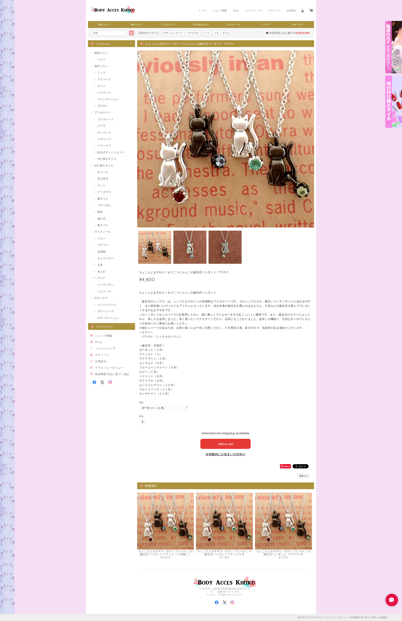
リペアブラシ (105, 284)
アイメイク (104, 79)
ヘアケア (265, 24)
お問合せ (291, 10)
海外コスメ (136, 24)
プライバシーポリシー (109, 367)
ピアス (101, 125)
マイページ (274, 10)
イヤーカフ (104, 145)
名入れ (101, 271)
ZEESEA (102, 105)
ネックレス (104, 132)
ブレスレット (105, 119)
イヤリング (104, 139)
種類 (141, 402)
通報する (303, 475)
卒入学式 (102, 178)
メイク (101, 59)
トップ (202, 10)
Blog (236, 10)
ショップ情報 (219, 10)
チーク (101, 86)
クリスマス (104, 192)
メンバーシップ (253, 10)
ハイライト (104, 92)
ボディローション (108, 318)
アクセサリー (169, 24)
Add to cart (225, 444)
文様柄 (101, 251)
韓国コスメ (104, 24)
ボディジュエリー (173, 32)
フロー (101, 238)
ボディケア (298, 24)
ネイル (226, 32)
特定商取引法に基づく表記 (112, 374)
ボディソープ (105, 311)
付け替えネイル (201, 24)
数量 (141, 416)
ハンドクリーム (106, 304)
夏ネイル (102, 198)
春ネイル (102, 225)
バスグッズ (104, 291)
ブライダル (193, 32)
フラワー (102, 245)
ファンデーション (108, 99)
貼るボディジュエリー (111, 152)
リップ (101, 72)
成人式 (101, 218)
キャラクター (105, 258)
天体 (100, 264)
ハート (206, 32)
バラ (216, 32)
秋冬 (100, 211)
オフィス (102, 172)
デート (101, 185)
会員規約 (383, 617)
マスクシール (233, 24)
